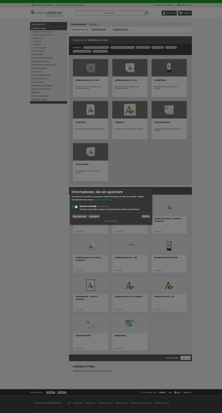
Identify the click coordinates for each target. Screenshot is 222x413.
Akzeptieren (94, 216)
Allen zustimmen (79, 216)
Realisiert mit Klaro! (111, 221)
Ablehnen (146, 216)
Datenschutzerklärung (103, 200)
